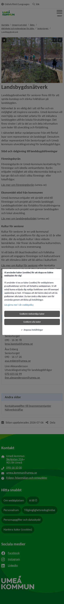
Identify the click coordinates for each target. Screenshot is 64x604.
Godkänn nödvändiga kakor (32, 313)
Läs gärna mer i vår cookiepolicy (18, 304)
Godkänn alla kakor (32, 321)
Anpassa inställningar (33, 329)
